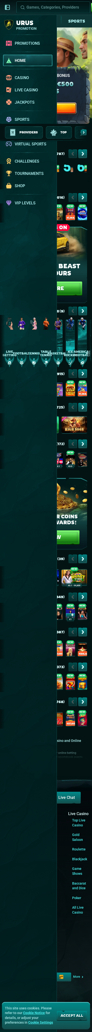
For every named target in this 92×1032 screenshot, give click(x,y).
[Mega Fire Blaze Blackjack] (70, 614)
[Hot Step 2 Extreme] (58, 170)
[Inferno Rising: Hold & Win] (70, 214)
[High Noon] (74, 426)
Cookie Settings (40, 1022)
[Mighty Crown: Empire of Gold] (58, 214)
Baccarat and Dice (79, 885)
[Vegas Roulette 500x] (82, 461)
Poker (76, 898)
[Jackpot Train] (58, 650)
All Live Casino (78, 909)
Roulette (79, 849)
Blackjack (79, 859)
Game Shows (77, 871)
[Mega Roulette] (58, 461)
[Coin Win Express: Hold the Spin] (85, 170)
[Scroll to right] (84, 132)
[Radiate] (82, 684)
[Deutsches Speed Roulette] (70, 461)
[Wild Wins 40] (58, 720)
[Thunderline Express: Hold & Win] (82, 390)
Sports (76, 21)
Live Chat (66, 797)
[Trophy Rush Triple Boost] (70, 720)
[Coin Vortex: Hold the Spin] (82, 214)
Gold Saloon (77, 837)
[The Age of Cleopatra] (72, 170)
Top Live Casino (78, 822)
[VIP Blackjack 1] (58, 614)
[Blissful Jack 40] (82, 720)
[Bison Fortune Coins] (58, 684)
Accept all (72, 1015)
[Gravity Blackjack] (82, 614)
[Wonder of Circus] (58, 390)
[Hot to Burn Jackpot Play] (82, 650)
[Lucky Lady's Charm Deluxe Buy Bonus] (70, 650)
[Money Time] (74, 578)
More (76, 976)
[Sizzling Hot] (70, 684)
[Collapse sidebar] (7, 7)
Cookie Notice (34, 1013)
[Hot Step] (70, 390)
